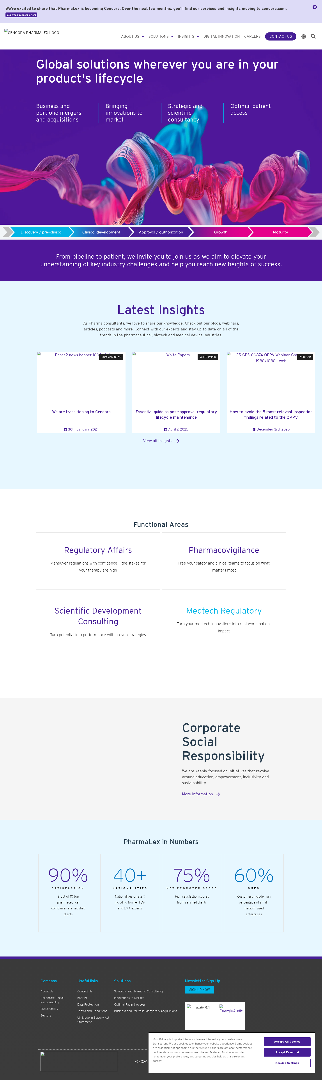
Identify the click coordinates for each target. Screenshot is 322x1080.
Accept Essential (287, 1052)
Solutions (159, 36)
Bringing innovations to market (124, 113)
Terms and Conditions (92, 1011)
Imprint (82, 998)
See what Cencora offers (21, 14)
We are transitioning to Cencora (81, 411)
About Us (130, 36)
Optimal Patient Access (129, 1004)
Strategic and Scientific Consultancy (138, 991)
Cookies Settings (287, 1063)
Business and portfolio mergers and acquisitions (58, 113)
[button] (313, 36)
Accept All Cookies (287, 1041)
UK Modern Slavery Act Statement (93, 1020)
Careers (252, 36)
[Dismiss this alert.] (315, 7)
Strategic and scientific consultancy (185, 113)
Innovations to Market (129, 998)
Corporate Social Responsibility (52, 1000)
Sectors (46, 1015)
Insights (186, 36)
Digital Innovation (221, 36)
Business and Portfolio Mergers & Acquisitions (145, 1011)
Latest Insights (161, 309)
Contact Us (280, 36)
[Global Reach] (304, 36)
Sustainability (49, 1009)
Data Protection (88, 1004)
